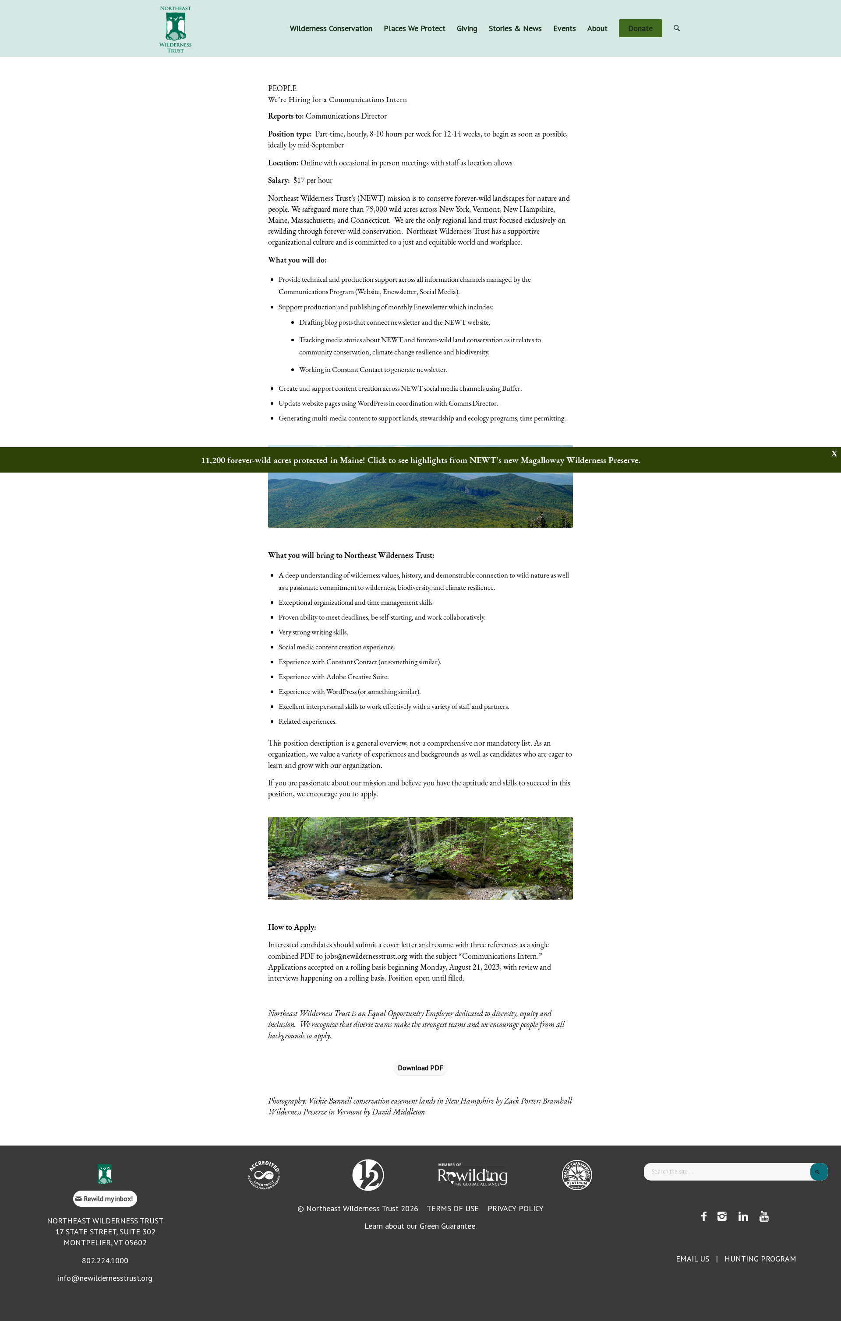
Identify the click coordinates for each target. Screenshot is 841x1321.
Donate (688, 7)
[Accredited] (263, 1175)
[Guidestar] (577, 1175)
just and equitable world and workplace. (462, 242)
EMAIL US (692, 1259)
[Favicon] (105, 1174)
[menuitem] (331, 28)
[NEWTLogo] (175, 28)
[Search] (677, 28)
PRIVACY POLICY (516, 1208)
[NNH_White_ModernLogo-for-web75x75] (368, 1175)
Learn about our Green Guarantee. (420, 1226)
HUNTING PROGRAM (760, 1259)
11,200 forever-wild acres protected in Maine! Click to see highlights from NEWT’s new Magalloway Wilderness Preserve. (420, 460)
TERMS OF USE (453, 1208)
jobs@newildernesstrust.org (366, 956)
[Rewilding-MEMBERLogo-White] (472, 1174)
